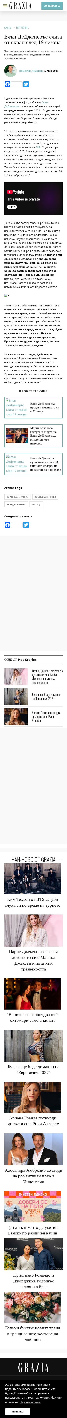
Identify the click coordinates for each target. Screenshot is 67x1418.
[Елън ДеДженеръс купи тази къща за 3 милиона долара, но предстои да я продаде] (17, 464)
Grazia (7, 27)
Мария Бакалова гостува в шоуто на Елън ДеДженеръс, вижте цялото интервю (43, 435)
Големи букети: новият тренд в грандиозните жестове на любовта (32, 1333)
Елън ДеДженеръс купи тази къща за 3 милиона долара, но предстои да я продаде (45, 463)
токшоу (36, 504)
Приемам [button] (17, 1411)
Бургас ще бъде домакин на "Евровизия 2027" (46, 696)
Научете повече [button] (30, 1402)
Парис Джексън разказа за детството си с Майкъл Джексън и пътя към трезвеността (47, 677)
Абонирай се (52, 5)
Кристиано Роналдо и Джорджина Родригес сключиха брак (33, 1281)
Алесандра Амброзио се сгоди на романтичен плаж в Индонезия (33, 1176)
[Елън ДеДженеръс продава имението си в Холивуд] (17, 407)
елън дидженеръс (45, 496)
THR (38, 147)
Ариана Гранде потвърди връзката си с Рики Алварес (46, 716)
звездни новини (16, 504)
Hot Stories (22, 27)
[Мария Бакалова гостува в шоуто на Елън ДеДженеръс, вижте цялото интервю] (17, 435)
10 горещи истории (17, 496)
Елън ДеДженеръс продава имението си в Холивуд (44, 407)
